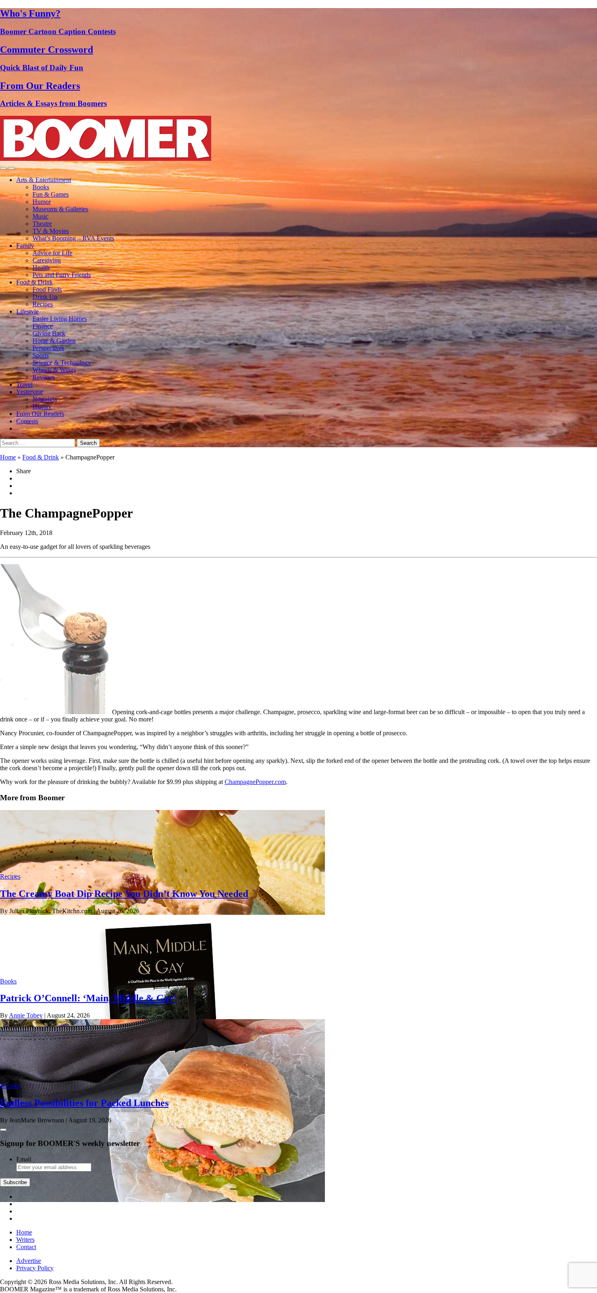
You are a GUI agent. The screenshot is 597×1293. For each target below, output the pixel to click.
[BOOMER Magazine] (105, 158)
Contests (27, 421)
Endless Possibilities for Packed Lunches (84, 1103)
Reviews (43, 377)
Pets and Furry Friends (61, 274)
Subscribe (15, 1182)
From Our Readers (40, 413)
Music (40, 216)
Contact (26, 1246)
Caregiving (46, 260)
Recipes (42, 304)
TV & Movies (50, 230)
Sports (40, 355)
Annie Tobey (26, 1015)
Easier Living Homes (59, 318)
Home (8, 457)
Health (41, 267)
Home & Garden (54, 340)
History (42, 406)
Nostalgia (44, 399)
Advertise (28, 1260)
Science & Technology (61, 362)
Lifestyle (27, 311)
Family (25, 245)
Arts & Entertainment (43, 179)
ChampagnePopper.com (255, 781)
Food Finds (47, 289)
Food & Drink (34, 282)
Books (40, 187)
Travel (24, 384)
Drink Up (44, 296)
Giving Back (48, 333)
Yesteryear (29, 391)
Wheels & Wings (54, 369)
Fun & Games (50, 194)
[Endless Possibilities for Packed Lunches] (162, 1199)
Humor (41, 201)
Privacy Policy (35, 1268)
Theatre (42, 223)
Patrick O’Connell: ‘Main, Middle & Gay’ (88, 998)
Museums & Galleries (60, 209)
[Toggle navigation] (3, 168)
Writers (25, 1239)
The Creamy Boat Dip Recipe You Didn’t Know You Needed (124, 893)
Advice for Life (52, 252)
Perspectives (48, 347)
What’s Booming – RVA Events (73, 238)
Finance (42, 326)
